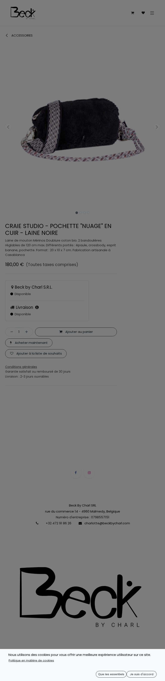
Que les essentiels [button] (111, 674)
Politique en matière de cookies (31, 660)
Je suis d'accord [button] (141, 674)
